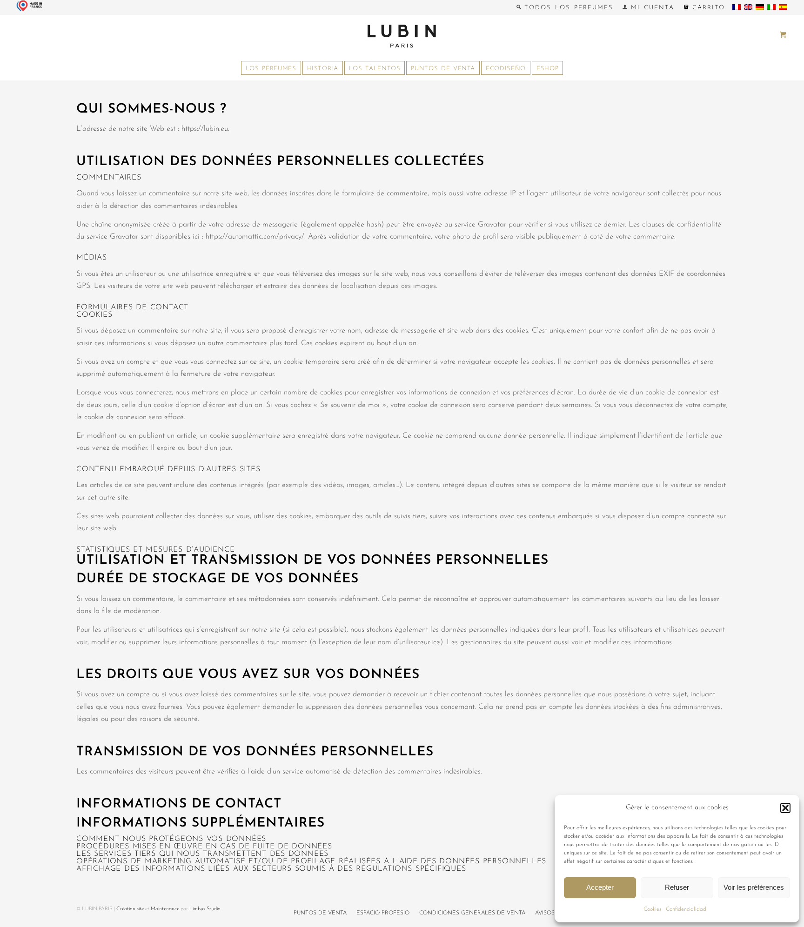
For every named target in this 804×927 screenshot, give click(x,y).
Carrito (707, 8)
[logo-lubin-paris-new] (402, 36)
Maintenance (165, 909)
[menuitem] (565, 7)
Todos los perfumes (567, 8)
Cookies (652, 909)
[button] (785, 808)
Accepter (600, 887)
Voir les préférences (754, 887)
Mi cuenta (650, 8)
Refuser (677, 887)
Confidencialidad (686, 909)
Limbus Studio (205, 909)
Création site (130, 909)
